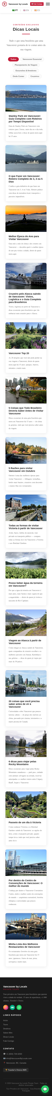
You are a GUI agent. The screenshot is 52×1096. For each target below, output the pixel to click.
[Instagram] (5, 1007)
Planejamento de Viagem (26, 65)
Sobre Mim (7, 1033)
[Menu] (48, 4)
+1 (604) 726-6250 (14, 1054)
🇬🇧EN (26, 10)
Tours (5, 1024)
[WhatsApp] (19, 1007)
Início (5, 1020)
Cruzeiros (35, 76)
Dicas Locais (8, 1037)
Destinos (7, 1029)
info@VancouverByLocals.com (19, 1058)
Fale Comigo (8, 1041)
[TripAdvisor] (12, 1007)
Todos (13, 59)
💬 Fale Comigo (36, 4)
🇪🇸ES (37, 10)
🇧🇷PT (15, 10)
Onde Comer (18, 76)
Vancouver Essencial (32, 59)
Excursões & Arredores (26, 71)
